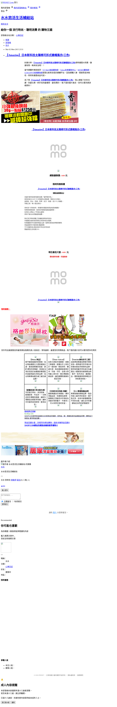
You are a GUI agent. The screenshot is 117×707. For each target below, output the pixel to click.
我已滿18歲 (5, 702)
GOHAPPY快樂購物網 (33, 73)
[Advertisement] (58, 618)
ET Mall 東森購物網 (50, 70)
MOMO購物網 (83, 70)
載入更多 (5, 490)
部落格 (8, 43)
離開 (13, 702)
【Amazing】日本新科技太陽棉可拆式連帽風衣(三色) (37, 55)
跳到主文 (4, 24)
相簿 (7, 40)
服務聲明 (80, 675)
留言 (19, 480)
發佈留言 (5, 504)
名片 (7, 45)
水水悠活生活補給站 (17, 18)
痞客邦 (13, 480)
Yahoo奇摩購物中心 (68, 70)
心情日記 (19, 35)
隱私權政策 (71, 675)
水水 (3, 467)
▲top (3, 486)
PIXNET (41, 675)
